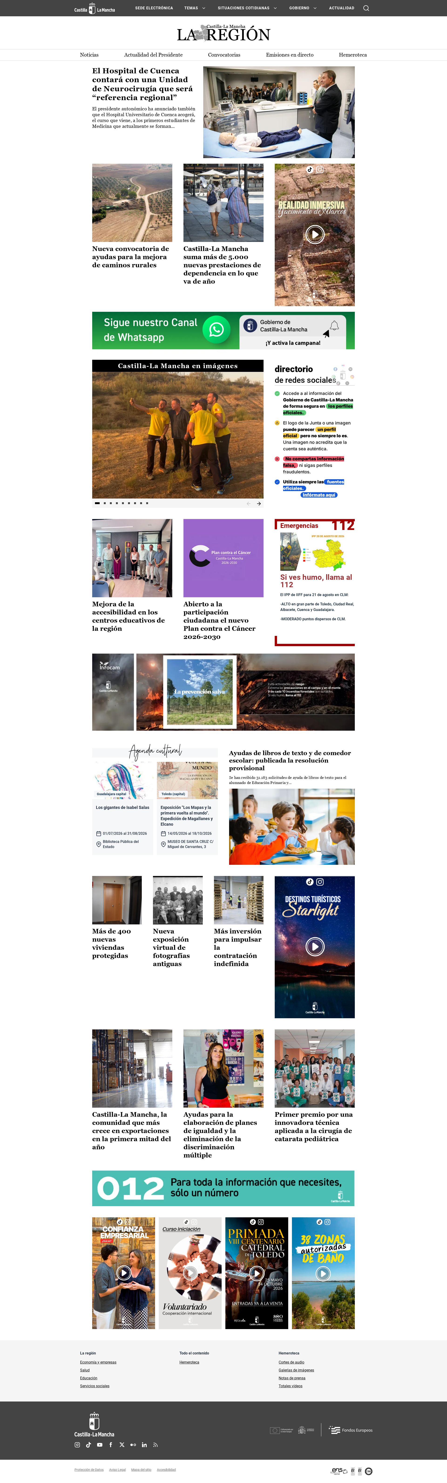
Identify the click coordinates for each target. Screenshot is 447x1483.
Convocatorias (224, 55)
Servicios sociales (94, 1386)
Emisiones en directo (290, 55)
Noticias (89, 55)
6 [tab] (129, 503)
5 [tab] (123, 503)
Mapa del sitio (141, 1470)
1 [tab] (97, 503)
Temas (191, 8)
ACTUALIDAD (341, 8)
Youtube (99, 1445)
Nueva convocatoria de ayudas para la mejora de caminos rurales (130, 257)
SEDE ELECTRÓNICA (154, 8)
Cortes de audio (291, 1362)
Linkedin (144, 1445)
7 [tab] (135, 503)
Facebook (110, 1445)
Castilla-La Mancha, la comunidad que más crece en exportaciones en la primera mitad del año (131, 1131)
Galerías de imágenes (296, 1370)
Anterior (248, 504)
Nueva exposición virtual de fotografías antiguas (171, 947)
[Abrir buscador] (366, 8)
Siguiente (259, 504)
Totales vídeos (290, 1386)
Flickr (133, 1445)
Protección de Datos (89, 1470)
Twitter (122, 1445)
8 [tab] (141, 503)
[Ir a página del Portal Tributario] (223, 692)
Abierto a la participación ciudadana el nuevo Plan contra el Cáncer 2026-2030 (219, 620)
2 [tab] (105, 503)
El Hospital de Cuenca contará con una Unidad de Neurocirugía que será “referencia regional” (142, 84)
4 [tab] (117, 503)
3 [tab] (111, 503)
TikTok (88, 1445)
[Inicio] (137, 1424)
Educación (88, 1378)
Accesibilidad (166, 1470)
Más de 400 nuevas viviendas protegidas (111, 943)
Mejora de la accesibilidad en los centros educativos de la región (128, 616)
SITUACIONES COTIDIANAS (244, 8)
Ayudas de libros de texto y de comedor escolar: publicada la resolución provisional (290, 761)
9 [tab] (147, 503)
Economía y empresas (98, 1362)
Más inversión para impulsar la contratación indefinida (238, 947)
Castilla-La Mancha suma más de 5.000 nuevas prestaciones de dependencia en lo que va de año (222, 265)
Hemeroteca (353, 55)
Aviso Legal (117, 1470)
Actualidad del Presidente (153, 55)
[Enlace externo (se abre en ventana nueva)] (315, 235)
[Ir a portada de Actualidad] (223, 34)
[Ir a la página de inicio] (94, 8)
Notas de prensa (292, 1378)
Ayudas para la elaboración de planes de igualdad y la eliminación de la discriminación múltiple (220, 1135)
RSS (155, 1445)
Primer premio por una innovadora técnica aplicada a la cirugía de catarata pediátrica (314, 1127)
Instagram (77, 1445)
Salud (85, 1370)
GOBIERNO (299, 8)
